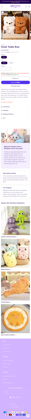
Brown (11, 63)
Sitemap (5, 379)
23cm (4, 57)
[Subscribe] (26, 392)
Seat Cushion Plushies (8, 335)
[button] (1, 6)
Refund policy (6, 348)
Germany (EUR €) (15, 407)
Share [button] (4, 118)
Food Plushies (5, 302)
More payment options (15, 85)
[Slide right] (18, 42)
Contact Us (5, 367)
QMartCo (17, 417)
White (4, 63)
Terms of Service (7, 345)
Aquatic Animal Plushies (8, 237)
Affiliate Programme (8, 382)
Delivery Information (8, 360)
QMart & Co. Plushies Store (10, 376)
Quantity (3, 66)
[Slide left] (12, 42)
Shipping (8, 52)
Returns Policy (6, 363)
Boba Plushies (5, 269)
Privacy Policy (6, 351)
